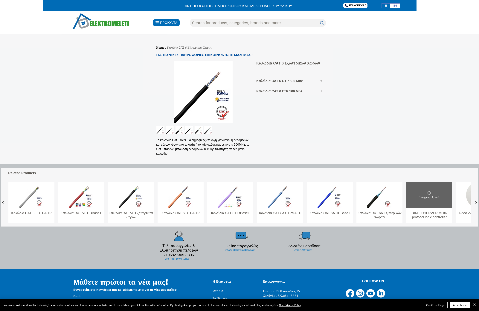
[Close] (474, 305)
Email (77, 296)
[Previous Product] (3, 202)
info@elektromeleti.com (240, 249)
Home (160, 47)
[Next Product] (476, 202)
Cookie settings (435, 305)
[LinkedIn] (381, 293)
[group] (239, 202)
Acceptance (460, 305)
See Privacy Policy (290, 305)
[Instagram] (360, 293)
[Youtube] (370, 293)
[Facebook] (350, 293)
